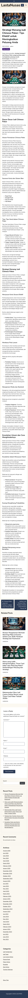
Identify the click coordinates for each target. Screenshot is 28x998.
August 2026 (6, 851)
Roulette (5, 964)
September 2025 (7, 878)
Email (5, 748)
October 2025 (7, 876)
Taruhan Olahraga (8, 969)
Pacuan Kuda (6, 959)
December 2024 (7, 901)
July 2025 (5, 883)
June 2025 (6, 886)
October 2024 (7, 906)
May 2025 (6, 889)
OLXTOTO (19, 994)
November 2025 (7, 873)
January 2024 (6, 929)
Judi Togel (5, 954)
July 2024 (5, 914)
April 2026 (6, 861)
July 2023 (5, 934)
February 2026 (7, 866)
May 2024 (6, 919)
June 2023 (6, 937)
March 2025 (6, 894)
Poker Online (6, 49)
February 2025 (7, 896)
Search (5, 781)
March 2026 (6, 863)
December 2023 (7, 932)
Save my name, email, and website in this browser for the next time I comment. (13, 765)
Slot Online (6, 967)
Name (5, 740)
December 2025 (7, 871)
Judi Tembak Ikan (7, 952)
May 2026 (6, 858)
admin (11, 46)
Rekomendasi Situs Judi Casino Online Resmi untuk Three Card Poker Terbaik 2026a (13, 695)
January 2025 (6, 899)
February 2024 (7, 927)
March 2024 (6, 924)
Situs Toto (6, 980)
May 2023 (6, 939)
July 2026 (5, 853)
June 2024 (6, 916)
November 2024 (7, 904)
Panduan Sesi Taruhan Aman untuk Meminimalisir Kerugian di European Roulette (14, 817)
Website (5, 756)
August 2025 (6, 881)
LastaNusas (10, 5)
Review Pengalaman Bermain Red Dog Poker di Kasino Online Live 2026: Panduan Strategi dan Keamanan (14, 636)
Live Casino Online (8, 957)
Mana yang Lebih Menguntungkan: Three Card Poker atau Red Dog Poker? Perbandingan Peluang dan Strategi (13, 665)
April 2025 (6, 891)
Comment (6, 720)
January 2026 (6, 868)
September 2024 (7, 909)
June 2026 (6, 856)
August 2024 (6, 911)
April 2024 (6, 921)
